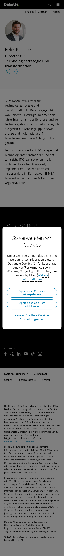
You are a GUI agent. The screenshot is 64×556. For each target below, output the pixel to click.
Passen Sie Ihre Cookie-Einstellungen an (32, 317)
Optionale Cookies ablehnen (32, 304)
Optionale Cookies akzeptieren (32, 292)
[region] (31, 278)
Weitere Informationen (35, 277)
